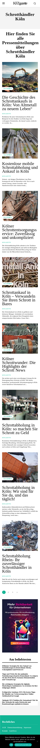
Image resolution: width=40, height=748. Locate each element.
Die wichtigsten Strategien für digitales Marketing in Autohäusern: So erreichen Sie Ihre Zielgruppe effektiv (20, 686)
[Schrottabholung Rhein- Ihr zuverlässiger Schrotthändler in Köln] (20, 536)
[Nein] (37, 741)
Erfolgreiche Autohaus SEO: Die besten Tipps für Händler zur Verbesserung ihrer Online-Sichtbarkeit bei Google (18, 694)
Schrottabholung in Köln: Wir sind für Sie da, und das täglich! (18, 493)
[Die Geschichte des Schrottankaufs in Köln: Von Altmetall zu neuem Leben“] (20, 77)
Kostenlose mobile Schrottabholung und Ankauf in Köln (20, 167)
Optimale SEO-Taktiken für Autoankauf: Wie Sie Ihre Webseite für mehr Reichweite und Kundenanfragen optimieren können (20, 702)
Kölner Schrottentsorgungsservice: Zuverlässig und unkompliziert (19, 232)
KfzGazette (6, 113)
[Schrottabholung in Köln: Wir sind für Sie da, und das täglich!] (20, 467)
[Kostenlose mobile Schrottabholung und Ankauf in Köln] (20, 143)
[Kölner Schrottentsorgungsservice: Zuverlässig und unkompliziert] (20, 206)
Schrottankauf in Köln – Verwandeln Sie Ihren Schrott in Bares (18, 298)
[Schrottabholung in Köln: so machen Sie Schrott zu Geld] (20, 405)
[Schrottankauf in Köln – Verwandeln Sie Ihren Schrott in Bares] (20, 272)
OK (11, 745)
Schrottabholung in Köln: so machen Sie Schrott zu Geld (20, 429)
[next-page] (17, 592)
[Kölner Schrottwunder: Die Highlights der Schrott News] (20, 338)
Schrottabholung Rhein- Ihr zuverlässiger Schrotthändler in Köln (17, 564)
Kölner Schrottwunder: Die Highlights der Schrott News (19, 364)
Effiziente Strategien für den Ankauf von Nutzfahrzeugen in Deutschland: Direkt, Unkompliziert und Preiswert (16, 668)
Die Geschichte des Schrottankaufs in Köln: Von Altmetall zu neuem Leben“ (19, 103)
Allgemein (7, 88)
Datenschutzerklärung (23, 745)
